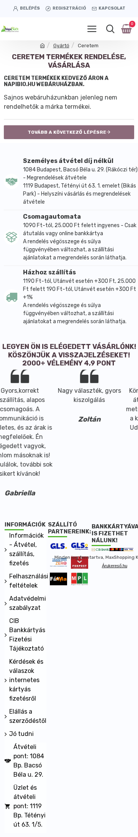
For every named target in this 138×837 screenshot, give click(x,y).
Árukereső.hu (114, 565)
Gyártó (61, 45)
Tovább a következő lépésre (67, 132)
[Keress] (110, 28)
